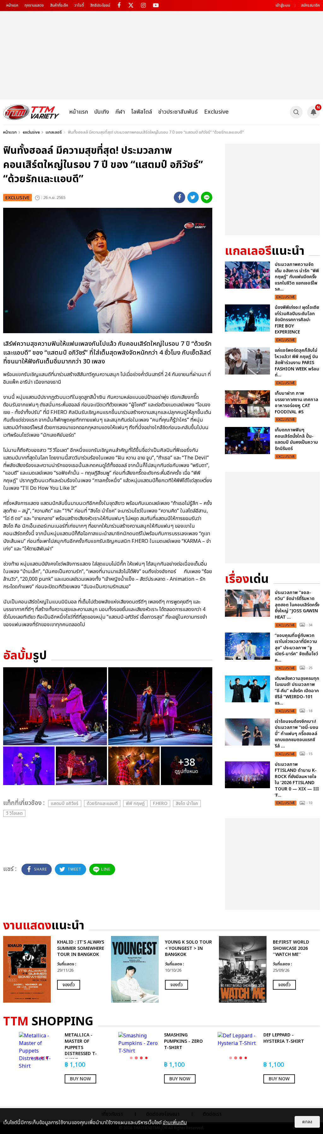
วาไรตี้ (79, 5)
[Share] (179, 197)
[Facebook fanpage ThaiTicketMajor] (118, 5)
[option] (54, 969)
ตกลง (307, 1121)
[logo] (31, 112)
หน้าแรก (12, 5)
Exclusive (216, 112)
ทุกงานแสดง (34, 5)
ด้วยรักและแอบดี (102, 803)
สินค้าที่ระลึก (59, 5)
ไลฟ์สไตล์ (141, 112)
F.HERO (160, 803)
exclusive (31, 132)
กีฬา (120, 112)
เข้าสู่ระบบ (283, 5)
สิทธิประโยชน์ (100, 5)
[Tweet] (193, 197)
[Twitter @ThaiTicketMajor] (131, 5)
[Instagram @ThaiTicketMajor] (143, 5)
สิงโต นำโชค (187, 803)
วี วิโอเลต (14, 813)
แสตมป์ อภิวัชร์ (65, 803)
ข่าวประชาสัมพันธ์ (178, 112)
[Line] (206, 197)
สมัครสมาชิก (310, 5)
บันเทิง (101, 112)
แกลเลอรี (54, 132)
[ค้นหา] (296, 112)
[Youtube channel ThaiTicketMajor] (155, 5)
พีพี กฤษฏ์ (135, 803)
